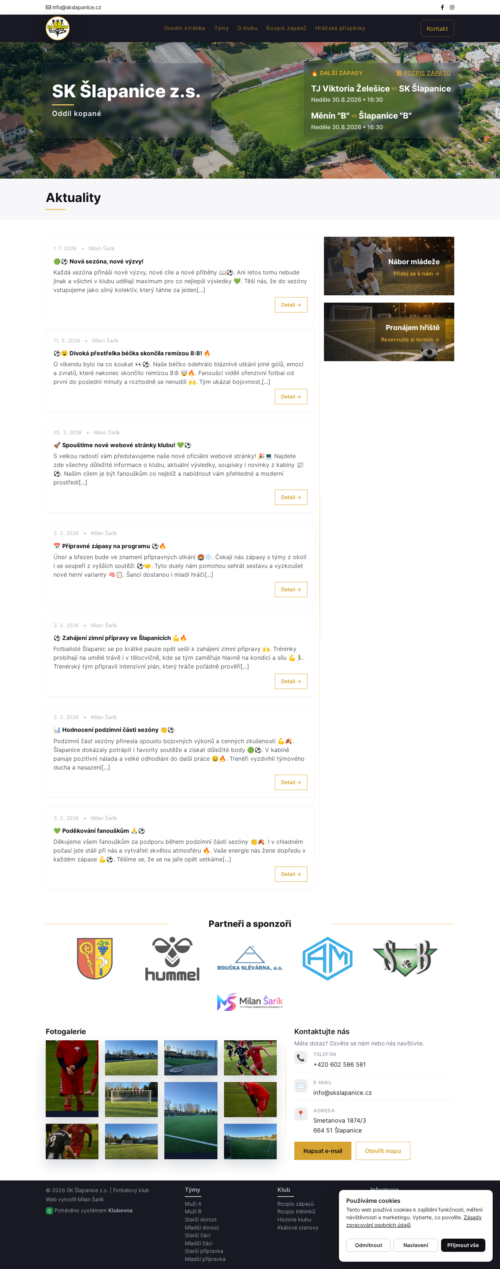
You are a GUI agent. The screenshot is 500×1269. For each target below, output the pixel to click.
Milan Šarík (91, 1199)
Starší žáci (197, 1235)
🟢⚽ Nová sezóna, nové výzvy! (98, 261)
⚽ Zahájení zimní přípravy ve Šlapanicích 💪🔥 (120, 637)
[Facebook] (442, 7)
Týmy (221, 28)
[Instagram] (452, 7)
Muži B (193, 1211)
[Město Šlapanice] (95, 959)
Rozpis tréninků (296, 1211)
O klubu (248, 28)
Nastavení (415, 1245)
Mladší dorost (202, 1227)
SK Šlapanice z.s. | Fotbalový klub (108, 1190)
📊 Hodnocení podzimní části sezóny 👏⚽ (114, 729)
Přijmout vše (463, 1245)
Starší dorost (201, 1219)
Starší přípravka (204, 1251)
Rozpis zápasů (286, 28)
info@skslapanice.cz (76, 7)
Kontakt (437, 28)
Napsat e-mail (322, 1150)
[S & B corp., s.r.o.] (405, 958)
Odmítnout (368, 1245)
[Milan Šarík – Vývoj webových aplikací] (250, 1001)
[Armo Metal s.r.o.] (327, 959)
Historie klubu (294, 1219)
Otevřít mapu (383, 1150)
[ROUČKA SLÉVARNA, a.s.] (250, 959)
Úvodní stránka (184, 28)
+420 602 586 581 (339, 1064)
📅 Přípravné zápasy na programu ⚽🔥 (109, 546)
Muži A (193, 1204)
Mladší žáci (198, 1243)
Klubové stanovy (297, 1227)
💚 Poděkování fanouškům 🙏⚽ (99, 830)
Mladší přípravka (205, 1259)
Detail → (291, 305)
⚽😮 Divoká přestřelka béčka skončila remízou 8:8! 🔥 (132, 353)
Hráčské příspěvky (340, 28)
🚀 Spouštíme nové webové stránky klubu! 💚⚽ (122, 445)
